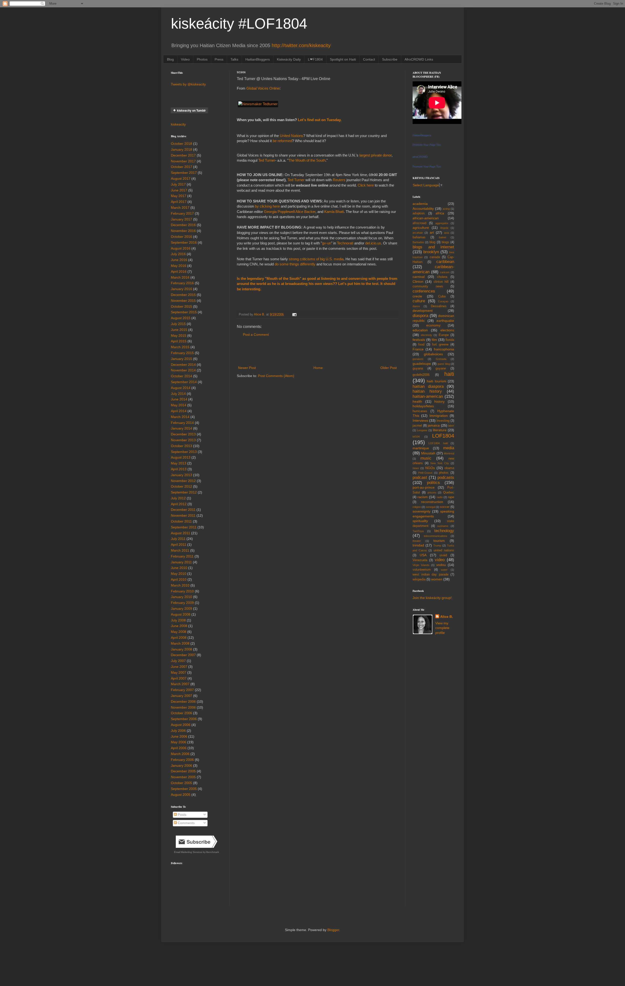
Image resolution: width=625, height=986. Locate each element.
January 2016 (181, 289)
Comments (186, 823)
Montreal (449, 453)
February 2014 (182, 423)
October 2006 (181, 713)
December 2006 (183, 701)
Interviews (420, 420)
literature (440, 430)
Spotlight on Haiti (343, 59)
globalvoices (433, 354)
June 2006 (179, 736)
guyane (441, 368)
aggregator (441, 223)
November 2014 (183, 370)
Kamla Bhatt (334, 212)
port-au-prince (424, 487)
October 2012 (181, 486)
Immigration (438, 416)
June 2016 (179, 260)
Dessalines (439, 306)
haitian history (427, 391)
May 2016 (178, 266)
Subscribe (389, 59)
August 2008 (180, 614)
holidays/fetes (423, 406)
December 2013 (183, 434)
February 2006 (182, 760)
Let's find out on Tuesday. (320, 120)
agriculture (421, 228)
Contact (369, 59)
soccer (444, 507)
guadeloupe (422, 364)
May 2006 (178, 742)
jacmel (417, 425)
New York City (439, 463)
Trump (437, 545)
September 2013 (184, 452)
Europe (444, 335)
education (420, 330)
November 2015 (183, 301)
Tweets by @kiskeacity (188, 84)
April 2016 (179, 271)
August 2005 (180, 795)
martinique (421, 448)
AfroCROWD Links (419, 59)
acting (446, 208)
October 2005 (181, 783)
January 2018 (181, 149)
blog (432, 242)
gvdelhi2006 (421, 375)
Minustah (428, 453)
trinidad (418, 545)
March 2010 (180, 585)
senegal (430, 506)
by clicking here (267, 206)
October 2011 (181, 521)
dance (416, 306)
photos (443, 472)
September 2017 (184, 173)
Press (219, 59)
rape (451, 497)
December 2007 (183, 655)
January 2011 (181, 562)
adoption (419, 213)
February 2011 (182, 556)
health (417, 401)
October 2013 (181, 446)
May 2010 (178, 574)
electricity (426, 335)
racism (422, 497)
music (425, 458)
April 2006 (179, 748)
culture (419, 301)
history (439, 401)
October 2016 (181, 237)
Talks (234, 59)
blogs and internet (433, 247)
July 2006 (178, 731)
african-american (426, 218)
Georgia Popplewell (279, 212)
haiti (449, 374)
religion (417, 506)
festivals (419, 340)
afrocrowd (419, 223)
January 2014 (181, 428)
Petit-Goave (425, 472)
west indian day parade (430, 574)
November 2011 (183, 515)
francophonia (444, 349)
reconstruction (432, 502)
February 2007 (182, 690)
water (444, 569)
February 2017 (182, 213)
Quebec (448, 492)
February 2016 (182, 283)
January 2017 (181, 219)
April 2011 (178, 544)
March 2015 (180, 347)
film (434, 340)
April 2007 (179, 678)
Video (185, 59)
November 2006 (183, 707)
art (432, 232)
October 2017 (181, 167)
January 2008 (181, 649)
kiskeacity (178, 124)
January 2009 (181, 608)
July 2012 (178, 498)
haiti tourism (436, 381)
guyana (418, 368)
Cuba (442, 296)
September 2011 (184, 527)
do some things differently (295, 264)
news (416, 468)
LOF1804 (443, 436)
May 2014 (178, 405)
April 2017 (179, 202)
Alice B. (446, 617)
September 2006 (184, 719)
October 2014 (181, 376)
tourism (439, 541)
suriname (442, 525)
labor (451, 425)
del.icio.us (373, 243)
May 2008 (178, 632)
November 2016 (183, 231)
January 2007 (181, 696)
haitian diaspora (428, 386)
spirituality (420, 521)
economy (433, 325)
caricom (444, 272)
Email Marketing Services (188, 852)
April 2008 (179, 638)
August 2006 (180, 725)
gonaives (418, 358)
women (436, 579)
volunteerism (422, 569)
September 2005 (184, 789)
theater (417, 540)
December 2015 (183, 295)
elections (447, 330)
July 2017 (178, 184)
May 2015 (178, 335)
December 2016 (183, 225)
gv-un (326, 243)
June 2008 (179, 626)
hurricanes (420, 411)
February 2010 (182, 591)
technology (444, 530)
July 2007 (178, 661)
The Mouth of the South (306, 160)
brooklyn (431, 252)
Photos (202, 59)
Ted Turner (266, 160)
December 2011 (183, 510)
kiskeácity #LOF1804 (239, 23)
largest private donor (375, 155)
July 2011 (178, 539)
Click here (366, 185)
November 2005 (183, 777)
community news (428, 286)
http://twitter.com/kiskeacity (301, 45)
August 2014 (180, 388)
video (440, 559)
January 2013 (181, 475)
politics (433, 482)
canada (435, 257)
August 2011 (180, 533)
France (418, 349)
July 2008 (178, 620)
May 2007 (178, 672)
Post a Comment (256, 334)
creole (417, 296)
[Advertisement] (317, 351)
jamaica (434, 425)
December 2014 (183, 365)
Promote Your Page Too (427, 144)
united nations (444, 550)
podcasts (446, 477)
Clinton (418, 281)
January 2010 (181, 597)
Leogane (422, 430)
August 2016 (180, 248)
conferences (424, 291)
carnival (419, 277)
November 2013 (183, 440)
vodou (441, 565)
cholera (442, 277)
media (448, 448)
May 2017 (178, 196)
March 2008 (180, 643)
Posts (181, 815)
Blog (170, 59)
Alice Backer (305, 212)
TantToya (418, 531)
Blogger (333, 930)
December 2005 (183, 771)
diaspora (420, 315)
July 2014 (178, 394)
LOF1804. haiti (438, 443)
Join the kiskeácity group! (432, 598)
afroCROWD (420, 156)
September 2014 (184, 382)
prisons (431, 492)
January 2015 (181, 359)
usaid (443, 555)
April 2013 (179, 469)
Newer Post (247, 368)
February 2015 (182, 353)
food (421, 344)
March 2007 (180, 684)
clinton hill (441, 281)
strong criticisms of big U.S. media (316, 259)
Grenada (441, 358)
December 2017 (183, 155)
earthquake (445, 321)
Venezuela (420, 560)
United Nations (291, 136)
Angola (444, 227)
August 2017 (180, 178)
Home (318, 368)
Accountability (423, 208)
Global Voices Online (263, 88)
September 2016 (184, 242)
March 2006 (180, 754)
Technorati (345, 243)
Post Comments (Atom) (276, 376)
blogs (445, 242)
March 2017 (180, 208)
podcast (420, 477)
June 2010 (179, 568)
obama (449, 468)
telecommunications (435, 536)
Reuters (339, 180)
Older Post (388, 368)
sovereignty (421, 511)
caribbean (445, 261)
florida (450, 340)
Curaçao (443, 301)
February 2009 (182, 603)
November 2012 (183, 481)
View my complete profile (442, 628)
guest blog (444, 363)
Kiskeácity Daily (289, 59)
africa (440, 213)
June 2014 (179, 399)
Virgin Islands (421, 565)
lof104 (416, 436)
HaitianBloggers (257, 59)
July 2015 (178, 324)
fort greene (440, 344)
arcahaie (418, 232)
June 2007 (179, 667)
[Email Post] (294, 314)
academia (420, 204)
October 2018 (181, 144)
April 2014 (179, 411)
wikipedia (419, 579)
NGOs (430, 468)
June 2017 (179, 190)
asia (446, 232)
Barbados (418, 242)
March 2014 (180, 417)
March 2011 (180, 550)
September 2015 (184, 312)
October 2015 (181, 306)
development (423, 311)
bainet (442, 237)
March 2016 (180, 277)
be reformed (282, 141)
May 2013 (178, 463)
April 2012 (179, 504)
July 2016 (178, 254)
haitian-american (428, 396)
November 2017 (183, 161)
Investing (443, 420)
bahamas (419, 237)
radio (440, 497)
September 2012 (184, 492)
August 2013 (180, 457)
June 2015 (179, 330)
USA (423, 555)
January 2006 (181, 765)
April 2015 (179, 341)
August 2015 (180, 318)
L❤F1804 (315, 59)
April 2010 (179, 579)
